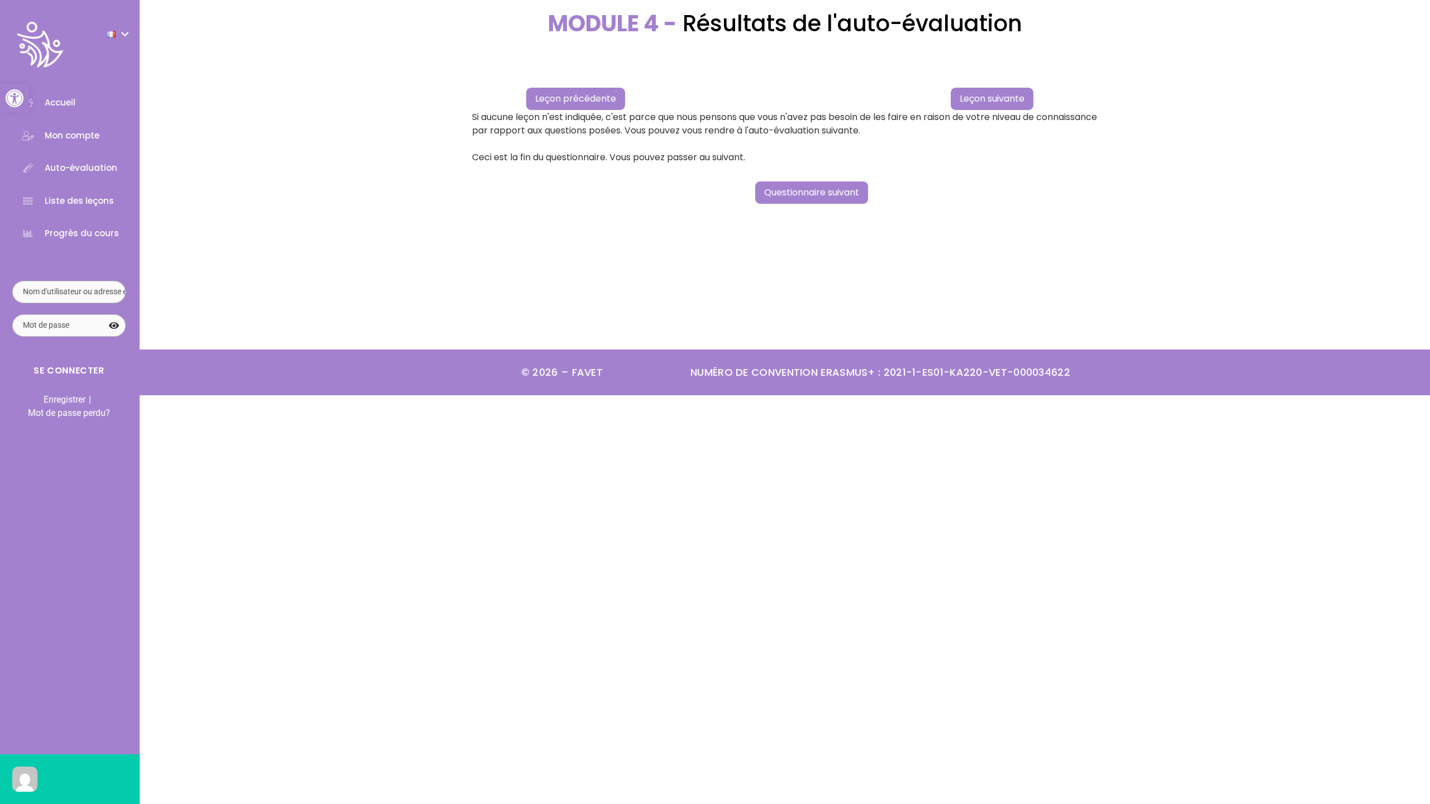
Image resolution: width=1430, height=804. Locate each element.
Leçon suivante (992, 98)
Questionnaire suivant (811, 192)
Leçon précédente (575, 98)
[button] (14, 98)
